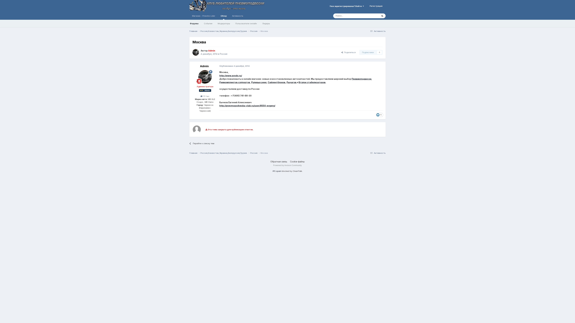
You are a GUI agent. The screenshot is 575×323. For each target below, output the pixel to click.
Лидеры (266, 23)
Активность (237, 16)
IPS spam (277, 171)
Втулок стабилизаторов (312, 82)
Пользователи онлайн (246, 23)
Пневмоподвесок (361, 79)
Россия (223, 54)
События (208, 23)
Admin (204, 66)
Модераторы (224, 23)
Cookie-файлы (297, 161)
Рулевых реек (259, 82)
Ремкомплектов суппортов (234, 82)
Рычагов (292, 82)
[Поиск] (382, 15)
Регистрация (376, 6)
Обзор (224, 16)
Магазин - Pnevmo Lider (203, 16)
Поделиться (349, 52)
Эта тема (371, 16)
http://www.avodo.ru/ (230, 75)
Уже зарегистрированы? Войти (346, 6)
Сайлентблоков (276, 82)
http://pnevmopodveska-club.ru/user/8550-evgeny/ (247, 105)
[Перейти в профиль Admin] (195, 52)
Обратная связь (278, 161)
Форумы (194, 23)
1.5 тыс (205, 96)
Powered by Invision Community (287, 165)
